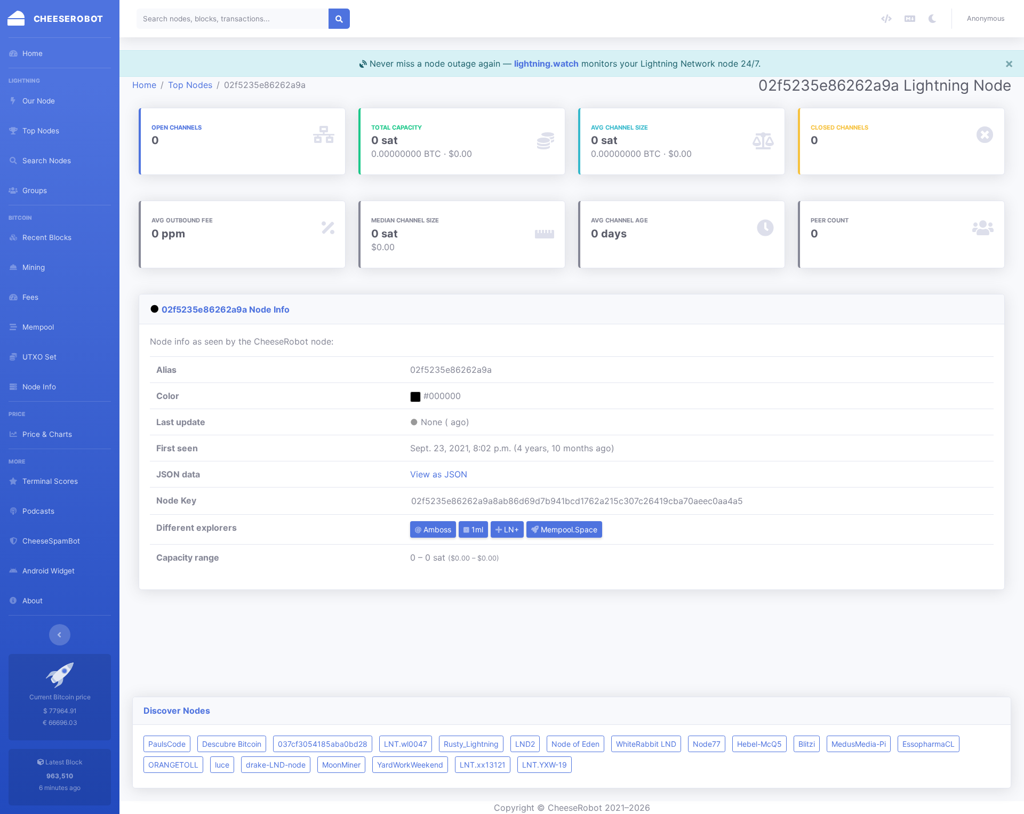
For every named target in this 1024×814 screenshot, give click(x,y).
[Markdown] (910, 18)
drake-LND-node (276, 764)
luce (222, 764)
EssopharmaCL (928, 743)
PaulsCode (167, 743)
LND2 (525, 743)
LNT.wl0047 (405, 743)
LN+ (510, 529)
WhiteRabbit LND (646, 743)
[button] (988, 18)
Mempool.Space (568, 529)
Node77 (707, 743)
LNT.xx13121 (483, 764)
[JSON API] (886, 18)
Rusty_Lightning (471, 743)
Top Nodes (190, 84)
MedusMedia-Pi (858, 743)
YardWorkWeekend (410, 764)
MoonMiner (341, 764)
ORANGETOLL (173, 764)
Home (144, 84)
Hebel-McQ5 (759, 743)
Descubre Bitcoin (231, 743)
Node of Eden (575, 743)
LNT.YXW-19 (544, 764)
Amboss (436, 529)
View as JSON (438, 474)
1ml (476, 529)
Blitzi (806, 743)
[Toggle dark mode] (932, 18)
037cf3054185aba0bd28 (322, 743)
